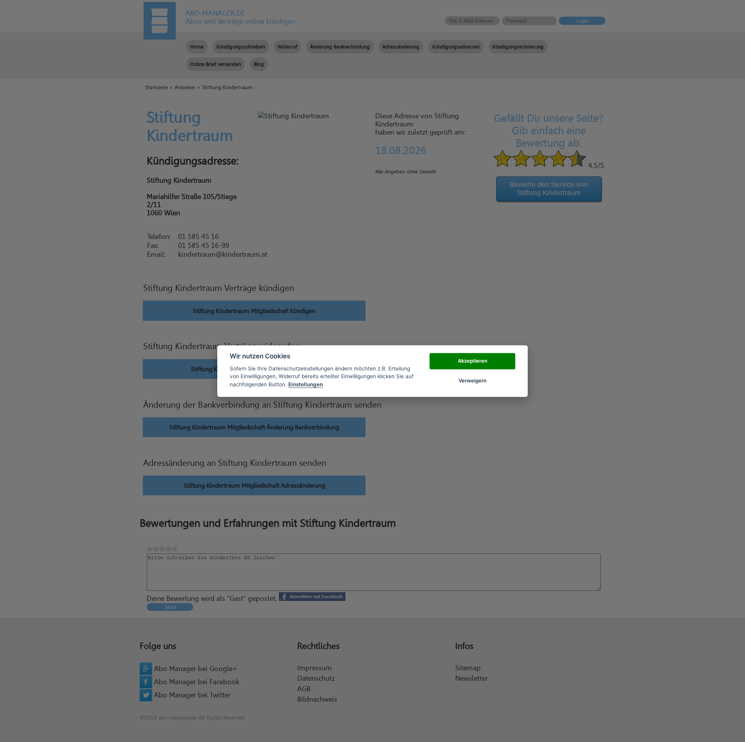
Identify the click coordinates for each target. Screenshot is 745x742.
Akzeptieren (472, 361)
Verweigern (473, 380)
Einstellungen (305, 384)
